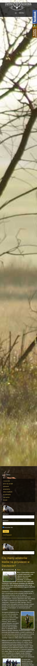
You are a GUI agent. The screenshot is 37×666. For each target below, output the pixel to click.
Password (5, 520)
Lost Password (7, 535)
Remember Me (8, 527)
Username (6, 514)
